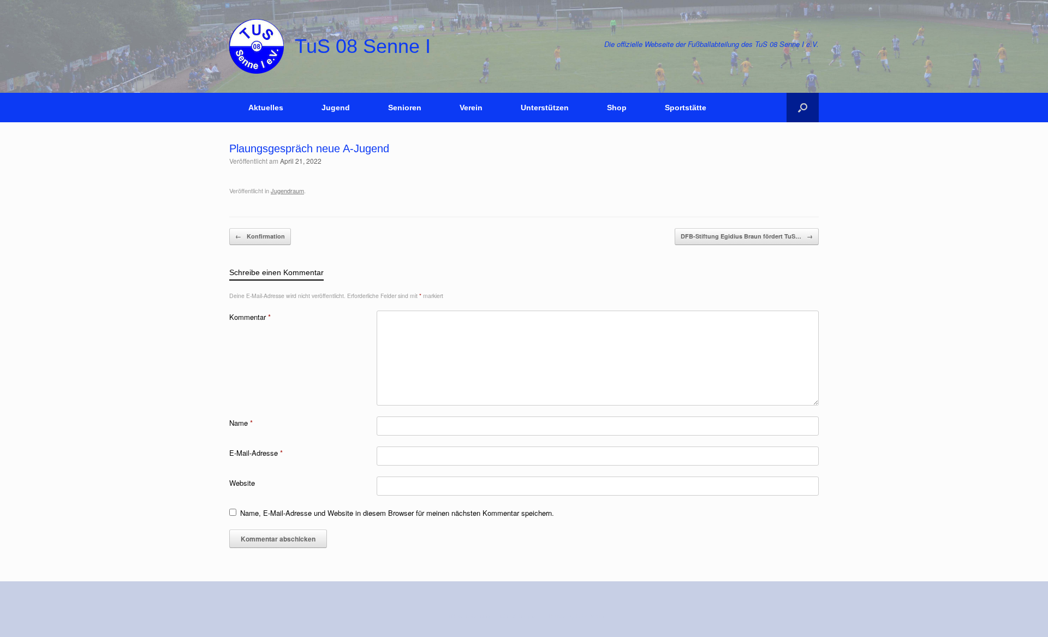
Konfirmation (260, 236)
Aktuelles (265, 107)
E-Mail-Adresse (256, 453)
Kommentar (250, 317)
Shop (617, 107)
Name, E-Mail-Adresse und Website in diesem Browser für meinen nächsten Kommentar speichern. (397, 513)
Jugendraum (287, 190)
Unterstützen (545, 107)
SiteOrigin (590, 615)
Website (242, 483)
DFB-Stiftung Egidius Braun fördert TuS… (747, 236)
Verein (471, 107)
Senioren (404, 107)
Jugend (335, 107)
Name (241, 423)
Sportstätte (685, 107)
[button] (803, 107)
